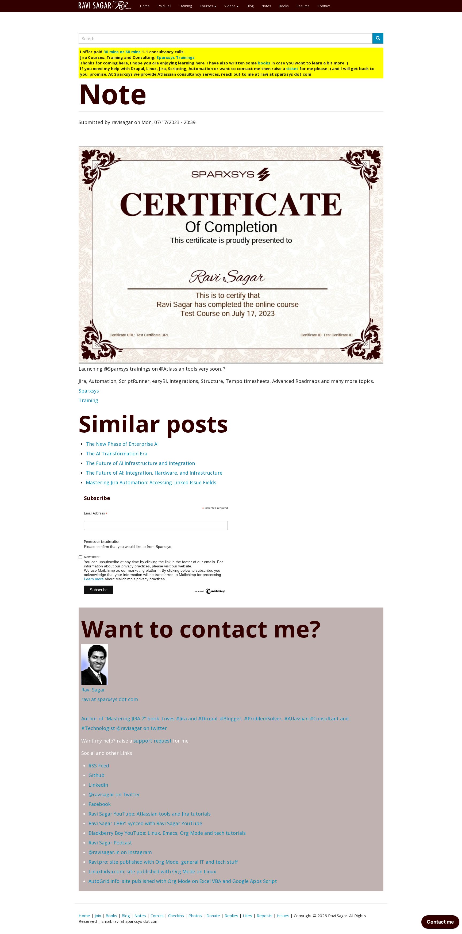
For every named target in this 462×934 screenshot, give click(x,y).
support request (152, 740)
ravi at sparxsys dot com (109, 699)
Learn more (94, 579)
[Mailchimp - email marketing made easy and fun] (210, 591)
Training (185, 5)
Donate (213, 915)
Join (98, 915)
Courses (207, 5)
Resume (303, 5)
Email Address (95, 514)
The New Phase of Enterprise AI (122, 444)
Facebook (99, 804)
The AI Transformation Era (116, 453)
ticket (292, 68)
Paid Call (164, 5)
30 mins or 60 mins (122, 51)
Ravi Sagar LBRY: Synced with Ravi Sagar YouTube (145, 823)
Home (145, 5)
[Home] (107, 5)
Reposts (264, 915)
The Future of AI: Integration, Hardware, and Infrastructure (154, 473)
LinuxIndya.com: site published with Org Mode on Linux (152, 871)
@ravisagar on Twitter (114, 794)
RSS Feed (98, 765)
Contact (324, 5)
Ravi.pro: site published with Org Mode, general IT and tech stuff (163, 862)
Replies (231, 915)
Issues (283, 915)
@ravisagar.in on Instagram (120, 852)
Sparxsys (89, 390)
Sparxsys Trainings (175, 57)
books (264, 63)
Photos (195, 915)
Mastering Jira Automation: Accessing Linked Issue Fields (151, 482)
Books (283, 5)
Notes (266, 5)
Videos (230, 5)
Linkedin (98, 785)
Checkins (176, 915)
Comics (157, 915)
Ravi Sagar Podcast (110, 842)
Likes (247, 915)
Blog (250, 5)
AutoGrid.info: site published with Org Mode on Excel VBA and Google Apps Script (182, 881)
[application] (440, 923)
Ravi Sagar (93, 689)
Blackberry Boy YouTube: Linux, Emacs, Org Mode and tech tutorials (167, 833)
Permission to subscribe (101, 542)
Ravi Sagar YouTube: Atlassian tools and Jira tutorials (149, 813)
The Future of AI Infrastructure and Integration (140, 463)
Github (96, 775)
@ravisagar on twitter (141, 728)
